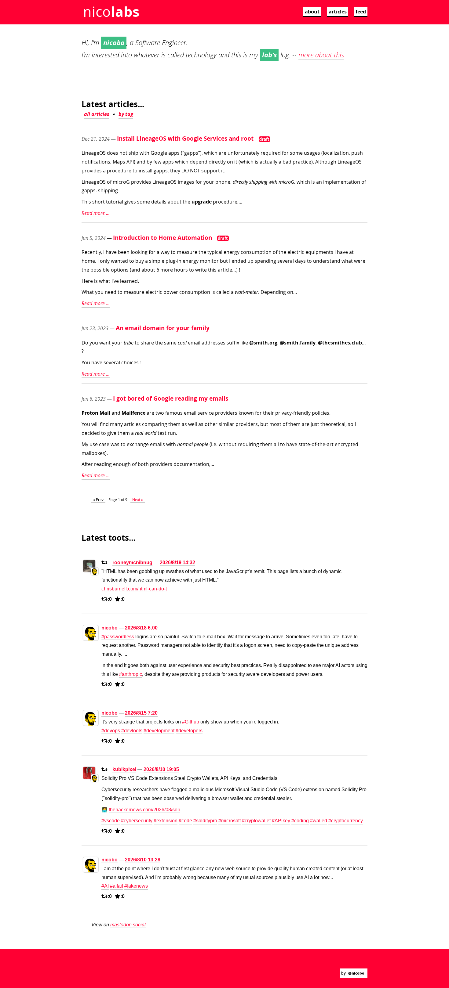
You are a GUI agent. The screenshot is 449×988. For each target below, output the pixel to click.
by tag (126, 114)
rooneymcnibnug (132, 562)
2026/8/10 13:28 (142, 859)
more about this (321, 54)
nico (111, 11)
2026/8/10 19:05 (161, 769)
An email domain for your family (163, 328)
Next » (137, 499)
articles (338, 11)
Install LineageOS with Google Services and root (185, 138)
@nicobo (356, 973)
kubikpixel (124, 769)
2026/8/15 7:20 (141, 713)
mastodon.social (128, 924)
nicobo (109, 627)
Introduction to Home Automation (162, 237)
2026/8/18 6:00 (141, 627)
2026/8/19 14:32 (177, 562)
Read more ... (96, 213)
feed (361, 11)
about (312, 11)
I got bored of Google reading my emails (170, 398)
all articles (96, 114)
